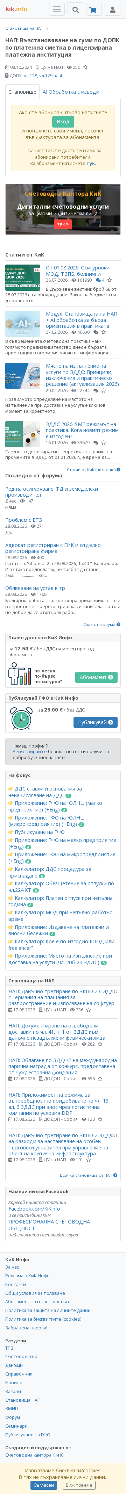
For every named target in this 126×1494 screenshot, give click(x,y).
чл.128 (30, 76)
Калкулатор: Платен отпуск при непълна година (60, 901)
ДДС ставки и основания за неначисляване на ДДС (45, 792)
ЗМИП (11, 1408)
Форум (12, 1417)
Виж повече (79, 1485)
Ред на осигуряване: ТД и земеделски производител (51, 491)
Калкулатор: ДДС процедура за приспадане (49, 872)
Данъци (14, 1365)
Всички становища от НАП (86, 1175)
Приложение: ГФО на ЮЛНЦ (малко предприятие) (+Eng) (55, 806)
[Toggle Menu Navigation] (57, 9)
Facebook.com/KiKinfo (34, 1208)
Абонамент (94, 677)
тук (90, 163)
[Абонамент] (94, 9)
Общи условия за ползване (35, 1293)
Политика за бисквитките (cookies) (43, 1319)
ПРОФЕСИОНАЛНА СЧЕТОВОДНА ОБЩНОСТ (49, 1225)
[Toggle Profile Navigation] (112, 9)
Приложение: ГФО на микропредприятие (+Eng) (61, 857)
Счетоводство (21, 1356)
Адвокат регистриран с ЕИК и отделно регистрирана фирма (53, 548)
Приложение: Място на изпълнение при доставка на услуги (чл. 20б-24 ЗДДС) (60, 959)
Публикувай (93, 722)
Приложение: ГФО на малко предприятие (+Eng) (62, 843)
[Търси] (75, 8)
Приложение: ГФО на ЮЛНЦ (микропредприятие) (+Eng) (46, 821)
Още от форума (100, 624)
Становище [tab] (22, 91)
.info (17, 9)
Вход (63, 121)
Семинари (16, 1426)
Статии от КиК (24, 254)
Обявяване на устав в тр (35, 588)
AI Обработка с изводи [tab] (71, 91)
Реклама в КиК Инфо (27, 1275)
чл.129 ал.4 (50, 76)
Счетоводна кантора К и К (34, 1455)
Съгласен (44, 1485)
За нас (12, 1267)
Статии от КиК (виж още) (92, 469)
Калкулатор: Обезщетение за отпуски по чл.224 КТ (61, 886)
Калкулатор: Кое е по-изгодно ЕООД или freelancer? (61, 944)
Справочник (18, 1374)
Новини (13, 1382)
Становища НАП (23, 1400)
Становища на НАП (24, 28)
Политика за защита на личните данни (48, 1310)
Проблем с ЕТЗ (23, 520)
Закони (13, 1391)
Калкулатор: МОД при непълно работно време (60, 915)
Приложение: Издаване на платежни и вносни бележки (58, 930)
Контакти (15, 1284)
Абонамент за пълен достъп (37, 1301)
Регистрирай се (30, 751)
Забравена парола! (26, 1328)
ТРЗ (9, 1348)
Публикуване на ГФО (39, 832)
